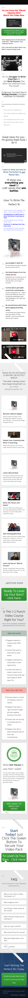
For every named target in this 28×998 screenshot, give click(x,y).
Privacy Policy (14, 995)
